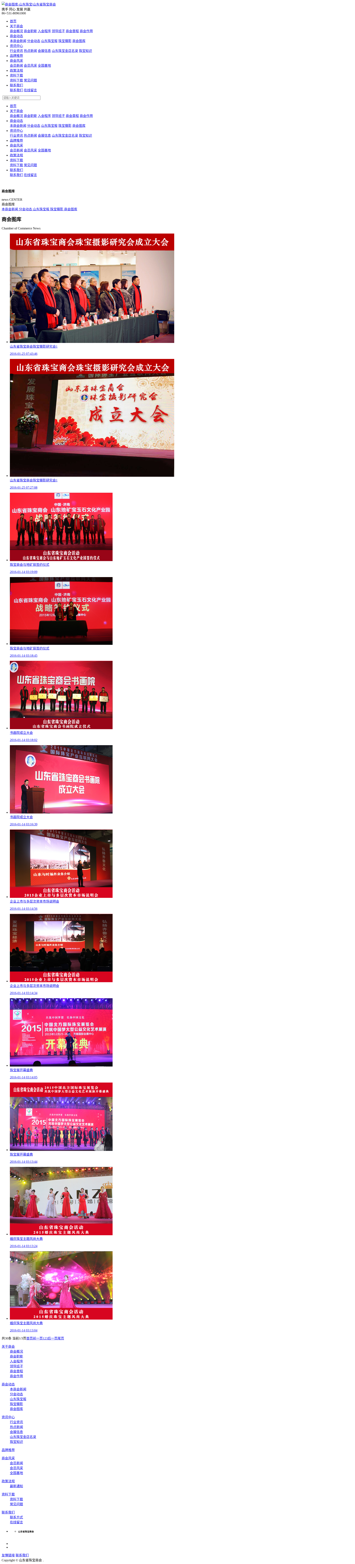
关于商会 (16, 26)
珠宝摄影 (57, 209)
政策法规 (16, 70)
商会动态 (16, 36)
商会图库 (8, 204)
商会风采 (16, 60)
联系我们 (16, 85)
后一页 (53, 1338)
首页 (13, 21)
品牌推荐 (16, 55)
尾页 (61, 1338)
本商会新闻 (10, 209)
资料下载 (16, 75)
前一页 (38, 1338)
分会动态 (26, 209)
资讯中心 (16, 46)
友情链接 (8, 1555)
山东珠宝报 (41, 209)
